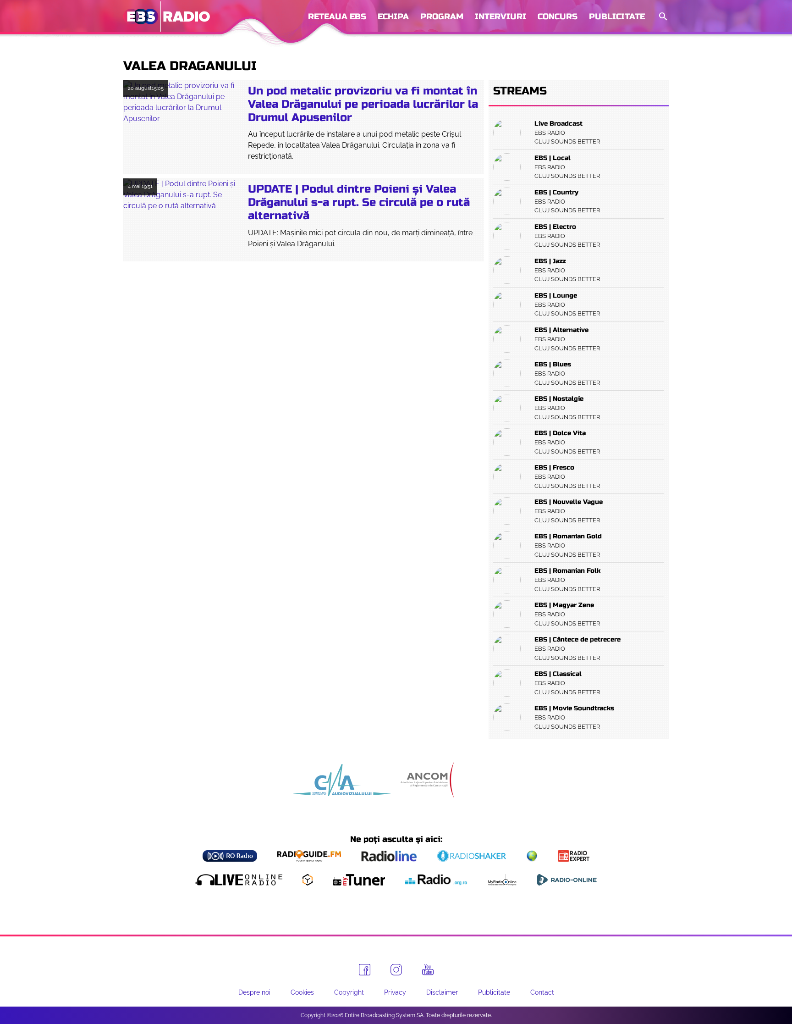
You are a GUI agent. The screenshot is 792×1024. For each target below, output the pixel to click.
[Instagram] (396, 969)
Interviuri (500, 16)
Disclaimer (442, 992)
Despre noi (254, 992)
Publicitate (617, 16)
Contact (542, 992)
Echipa (393, 16)
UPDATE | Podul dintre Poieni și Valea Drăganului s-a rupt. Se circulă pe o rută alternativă (359, 202)
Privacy (395, 992)
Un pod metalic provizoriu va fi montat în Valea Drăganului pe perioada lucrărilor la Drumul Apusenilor (363, 104)
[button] (662, 17)
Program (441, 16)
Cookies (302, 992)
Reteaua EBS (337, 16)
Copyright (349, 992)
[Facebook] (364, 969)
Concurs (558, 16)
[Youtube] (428, 969)
